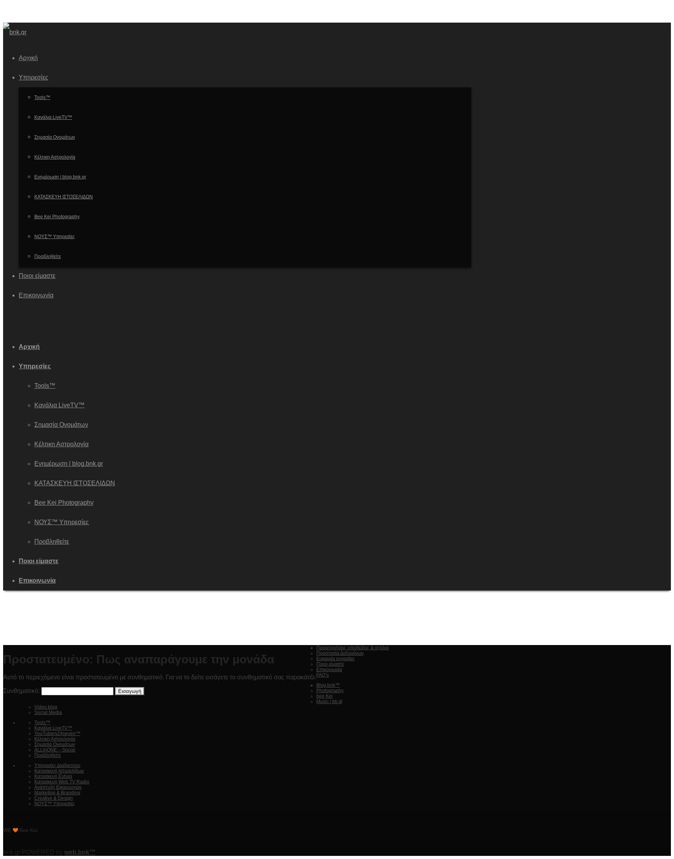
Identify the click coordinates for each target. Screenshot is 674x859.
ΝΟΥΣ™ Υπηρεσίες (61, 522)
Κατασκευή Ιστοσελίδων (59, 771)
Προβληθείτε (51, 541)
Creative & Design (53, 798)
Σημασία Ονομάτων (61, 424)
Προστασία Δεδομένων (340, 653)
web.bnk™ (80, 852)
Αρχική (29, 346)
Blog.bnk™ (328, 685)
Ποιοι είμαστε (39, 561)
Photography (330, 690)
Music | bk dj (329, 701)
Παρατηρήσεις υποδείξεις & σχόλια (352, 647)
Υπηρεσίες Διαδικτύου (57, 765)
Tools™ (44, 385)
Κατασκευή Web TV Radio (61, 782)
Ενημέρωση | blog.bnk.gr (68, 463)
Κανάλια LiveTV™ (59, 405)
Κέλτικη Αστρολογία (61, 444)
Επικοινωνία (37, 580)
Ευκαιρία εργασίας (335, 658)
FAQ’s (322, 675)
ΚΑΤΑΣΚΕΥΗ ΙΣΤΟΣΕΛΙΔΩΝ (74, 483)
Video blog (45, 707)
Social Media (48, 712)
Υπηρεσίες (35, 366)
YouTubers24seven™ (57, 733)
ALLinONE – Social (54, 750)
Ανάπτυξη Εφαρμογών (58, 787)
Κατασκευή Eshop (53, 776)
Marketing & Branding (57, 792)
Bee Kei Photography (64, 502)
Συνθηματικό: (22, 691)
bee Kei (324, 696)
